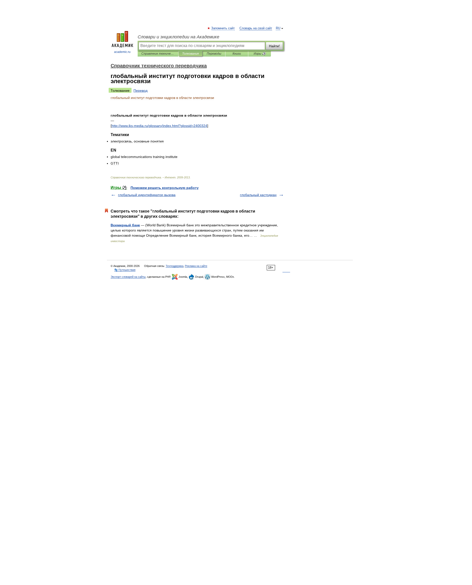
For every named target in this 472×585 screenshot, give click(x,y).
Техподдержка (174, 265)
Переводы (214, 53)
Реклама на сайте (196, 265)
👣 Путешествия (124, 269)
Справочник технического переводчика (158, 53)
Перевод (140, 90)
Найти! (274, 46)
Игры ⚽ (260, 53)
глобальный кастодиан (258, 195)
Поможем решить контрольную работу (165, 188)
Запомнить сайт (223, 28)
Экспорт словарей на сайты (128, 276)
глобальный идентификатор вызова (147, 195)
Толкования (190, 53)
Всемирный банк (125, 225)
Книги (237, 53)
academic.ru (122, 52)
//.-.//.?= (159, 126)
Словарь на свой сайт (255, 28)
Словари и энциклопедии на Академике (178, 36)
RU (278, 28)
